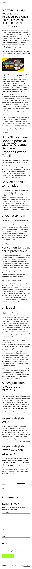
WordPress (27, 566)
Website (4, 543)
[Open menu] (29, 3)
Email (4, 536)
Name (4, 529)
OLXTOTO (4, 3)
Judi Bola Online (21, 483)
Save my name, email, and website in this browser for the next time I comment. (16, 551)
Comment (5, 512)
